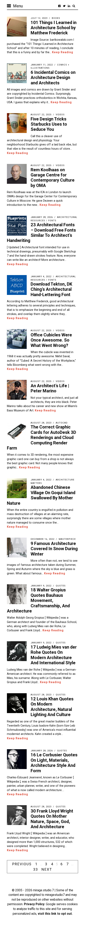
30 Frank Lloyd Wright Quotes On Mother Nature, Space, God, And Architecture (52, 819)
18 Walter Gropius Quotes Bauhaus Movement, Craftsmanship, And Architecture (38, 600)
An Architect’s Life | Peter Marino (50, 388)
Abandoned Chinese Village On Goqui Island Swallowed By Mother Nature (41, 495)
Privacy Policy (34, 904)
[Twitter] (64, 6)
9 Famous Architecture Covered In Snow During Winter (54, 548)
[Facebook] (59, 6)
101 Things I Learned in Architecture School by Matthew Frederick (53, 28)
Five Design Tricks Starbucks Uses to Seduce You (49, 124)
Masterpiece (67, 539)
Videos (60, 114)
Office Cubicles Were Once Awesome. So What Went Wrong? (51, 340)
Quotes (61, 585)
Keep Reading (62, 52)
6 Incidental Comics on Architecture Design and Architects (53, 77)
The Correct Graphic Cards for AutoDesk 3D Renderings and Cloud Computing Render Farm (41, 438)
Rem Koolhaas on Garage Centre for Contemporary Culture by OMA (53, 177)
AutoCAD (62, 423)
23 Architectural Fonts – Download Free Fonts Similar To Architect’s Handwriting (41, 232)
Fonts (52, 220)
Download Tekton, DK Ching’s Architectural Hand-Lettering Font (51, 289)
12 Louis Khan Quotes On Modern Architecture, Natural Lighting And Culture (52, 706)
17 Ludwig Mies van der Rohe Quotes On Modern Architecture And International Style (54, 655)
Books (56, 18)
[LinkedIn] (69, 6)
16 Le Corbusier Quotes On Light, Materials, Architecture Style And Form (54, 762)
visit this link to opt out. (55, 914)
